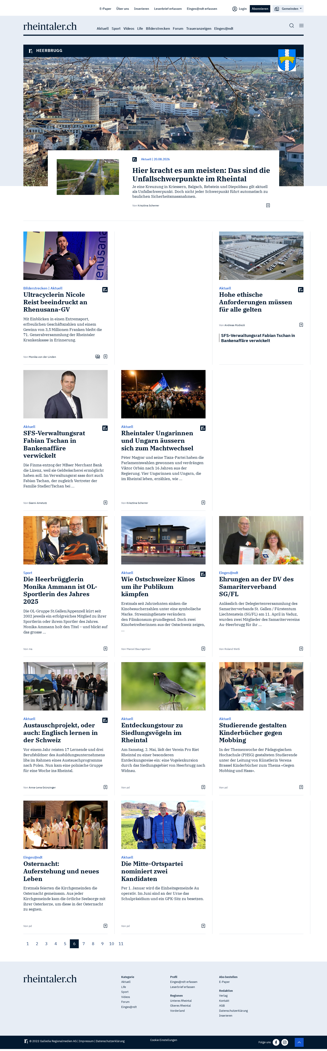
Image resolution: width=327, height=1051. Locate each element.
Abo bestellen (228, 977)
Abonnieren (260, 8)
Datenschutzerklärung (233, 1011)
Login (242, 8)
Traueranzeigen (198, 28)
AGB (222, 1005)
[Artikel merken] (267, 205)
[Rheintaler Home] (50, 26)
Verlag (223, 996)
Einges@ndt (223, 28)
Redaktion (226, 991)
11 (121, 943)
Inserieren (141, 8)
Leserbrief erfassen (168, 8)
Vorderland (177, 1011)
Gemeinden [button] (290, 8)
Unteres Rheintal (181, 1001)
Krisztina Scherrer (148, 205)
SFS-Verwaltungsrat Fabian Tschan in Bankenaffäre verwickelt (258, 338)
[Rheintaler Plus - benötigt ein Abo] (134, 159)
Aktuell (103, 28)
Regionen (176, 996)
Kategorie (127, 977)
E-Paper (105, 8)
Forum (178, 28)
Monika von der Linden (42, 356)
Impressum (86, 1041)
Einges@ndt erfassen (202, 8)
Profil (173, 977)
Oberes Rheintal (180, 1005)
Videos (128, 28)
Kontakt (224, 1001)
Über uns (122, 8)
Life (140, 28)
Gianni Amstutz (38, 503)
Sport (116, 28)
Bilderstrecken (158, 28)
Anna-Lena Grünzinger (42, 787)
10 (111, 943)
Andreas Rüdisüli (234, 325)
